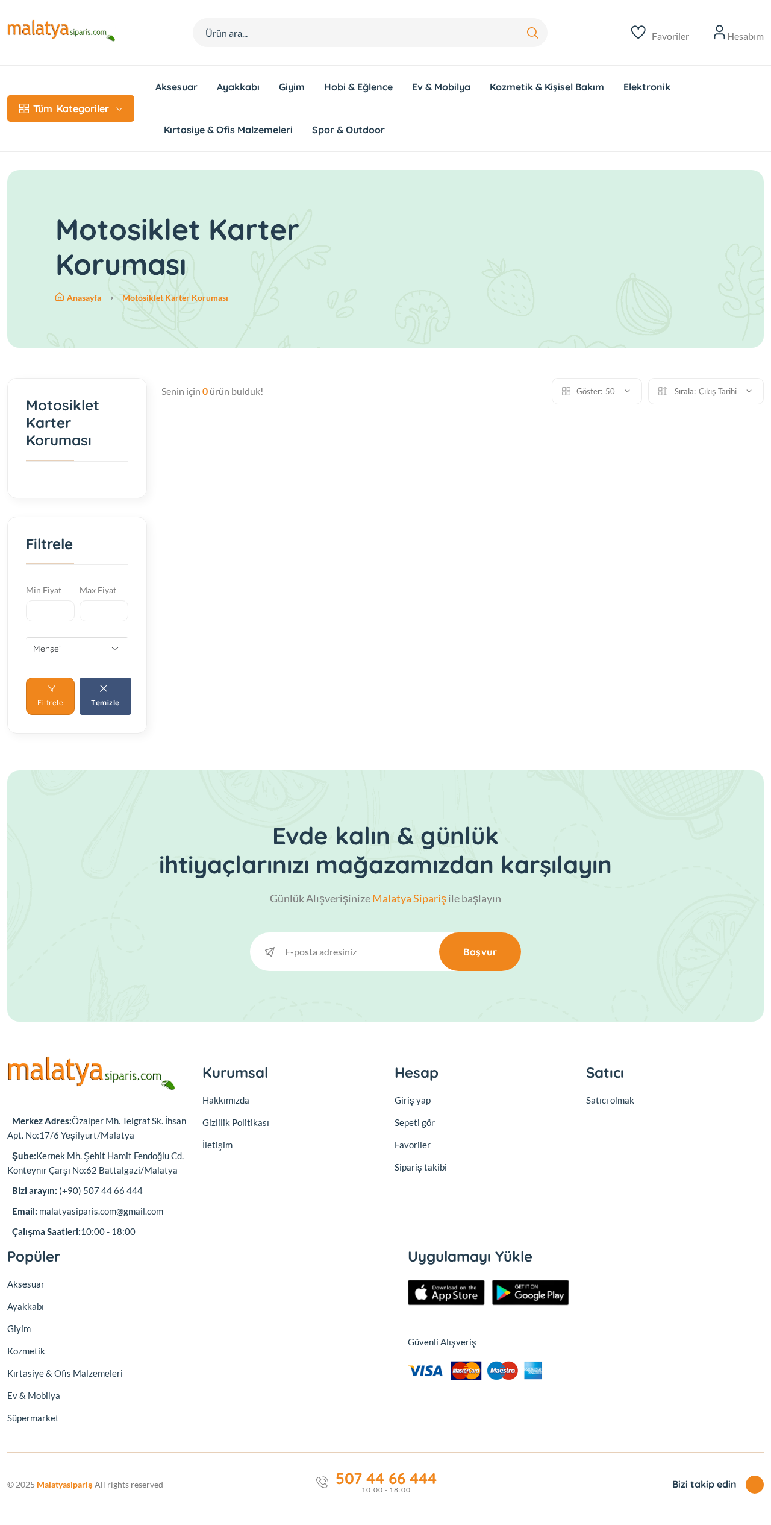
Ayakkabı (238, 87)
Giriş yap (413, 1100)
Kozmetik (26, 1350)
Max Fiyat (98, 590)
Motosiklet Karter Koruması (175, 297)
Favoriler (413, 1144)
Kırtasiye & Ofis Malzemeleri (228, 130)
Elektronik (646, 87)
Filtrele (50, 702)
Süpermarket (33, 1417)
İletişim (217, 1144)
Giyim (292, 87)
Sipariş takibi (421, 1167)
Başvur (480, 952)
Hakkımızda (225, 1100)
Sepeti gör (415, 1122)
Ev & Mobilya (441, 87)
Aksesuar (176, 87)
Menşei (47, 648)
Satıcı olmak (610, 1100)
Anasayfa (85, 297)
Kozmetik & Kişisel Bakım (547, 87)
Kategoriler (71, 108)
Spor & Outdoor (348, 130)
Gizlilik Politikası (235, 1122)
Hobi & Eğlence (358, 87)
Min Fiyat (43, 590)
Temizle (105, 702)
